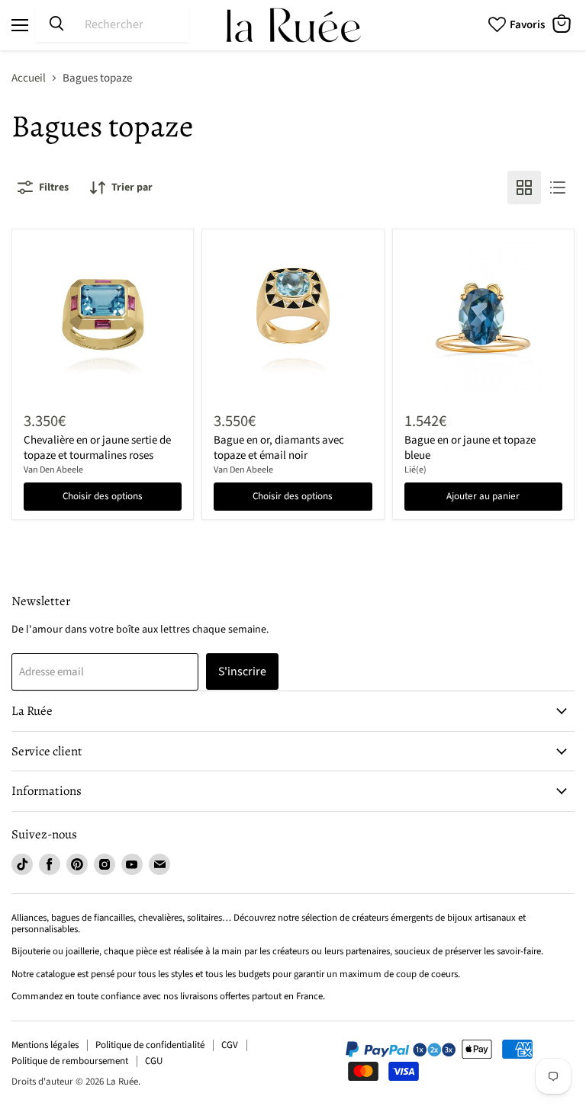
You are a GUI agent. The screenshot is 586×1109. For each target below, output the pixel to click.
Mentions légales (45, 1045)
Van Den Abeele (53, 469)
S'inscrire (242, 671)
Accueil (28, 78)
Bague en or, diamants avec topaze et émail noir (279, 447)
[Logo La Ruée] (293, 25)
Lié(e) (415, 469)
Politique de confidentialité (149, 1045)
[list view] (558, 187)
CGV (229, 1045)
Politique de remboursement (69, 1061)
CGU (154, 1061)
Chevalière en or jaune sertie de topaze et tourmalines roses (97, 447)
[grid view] (524, 187)
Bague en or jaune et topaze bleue (470, 447)
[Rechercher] (56, 24)
